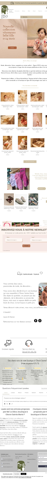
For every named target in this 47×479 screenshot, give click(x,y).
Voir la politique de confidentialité (25, 477)
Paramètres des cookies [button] (7, 474)
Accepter (23, 474)
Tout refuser (16, 474)
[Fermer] (46, 473)
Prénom (8, 237)
